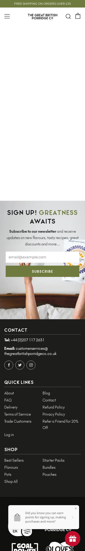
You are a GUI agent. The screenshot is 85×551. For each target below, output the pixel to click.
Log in (9, 435)
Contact (49, 400)
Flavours (11, 467)
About (9, 393)
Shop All (11, 481)
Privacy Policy (53, 414)
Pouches (49, 474)
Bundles (48, 467)
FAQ (8, 400)
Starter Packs (53, 460)
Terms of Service (17, 414)
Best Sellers (14, 460)
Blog (46, 393)
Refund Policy (53, 407)
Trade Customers (17, 421)
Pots (7, 474)
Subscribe (42, 271)
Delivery (10, 407)
